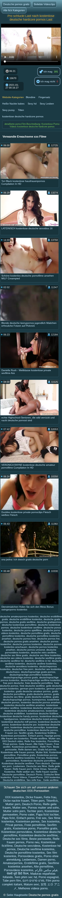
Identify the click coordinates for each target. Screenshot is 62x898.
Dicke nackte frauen (16, 800)
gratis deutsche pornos (39, 694)
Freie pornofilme (34, 825)
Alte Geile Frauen (43, 744)
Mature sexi (31, 884)
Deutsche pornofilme (13, 774)
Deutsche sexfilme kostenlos (19, 757)
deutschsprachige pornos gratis (21, 677)
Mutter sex (54, 738)
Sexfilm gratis (26, 732)
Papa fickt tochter (47, 814)
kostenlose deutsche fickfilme (42, 713)
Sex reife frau (34, 780)
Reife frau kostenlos (35, 741)
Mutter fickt (42, 752)
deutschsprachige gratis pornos (38, 672)
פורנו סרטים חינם (33, 880)
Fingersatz (44, 97)
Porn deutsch (42, 763)
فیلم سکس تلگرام (46, 870)
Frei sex (40, 757)
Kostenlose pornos (47, 755)
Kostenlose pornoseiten (14, 735)
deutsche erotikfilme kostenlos (25, 619)
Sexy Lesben (47, 103)
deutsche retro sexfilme (43, 652)
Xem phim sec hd (25, 877)
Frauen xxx (11, 732)
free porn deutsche (13, 683)
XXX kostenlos (52, 777)
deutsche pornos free (24, 638)
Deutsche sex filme (36, 766)
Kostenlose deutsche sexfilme (18, 763)
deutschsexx (13, 672)
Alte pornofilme (43, 866)
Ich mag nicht (47, 81)
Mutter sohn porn (14, 811)
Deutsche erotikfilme (14, 780)
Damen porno (46, 859)
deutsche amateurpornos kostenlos (19, 616)
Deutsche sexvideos (27, 845)
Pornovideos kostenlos (18, 870)
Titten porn (37, 800)
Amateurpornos (13, 863)
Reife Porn (46, 746)
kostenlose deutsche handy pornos (19, 716)
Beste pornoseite (40, 838)
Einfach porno (35, 735)
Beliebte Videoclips (44, 4)
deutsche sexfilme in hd (37, 660)
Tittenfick (52, 800)
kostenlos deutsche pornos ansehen (40, 702)
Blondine (30, 97)
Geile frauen (25, 744)
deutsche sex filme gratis (14, 655)
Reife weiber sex (25, 771)
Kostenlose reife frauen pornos (17, 752)
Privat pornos (10, 744)
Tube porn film (12, 880)
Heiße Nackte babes (13, 103)
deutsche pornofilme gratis (35, 633)
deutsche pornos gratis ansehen (21, 641)
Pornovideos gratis (30, 856)
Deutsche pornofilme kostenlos (25, 852)
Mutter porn (13, 804)
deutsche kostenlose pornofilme (19, 624)
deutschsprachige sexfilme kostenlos (41, 680)
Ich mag (47, 71)
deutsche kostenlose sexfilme (26, 627)
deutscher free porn (22, 669)
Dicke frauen (34, 797)
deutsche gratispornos (49, 622)
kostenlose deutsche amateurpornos (24, 710)
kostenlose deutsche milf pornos (19, 721)
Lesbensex (19, 766)
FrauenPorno (35, 777)
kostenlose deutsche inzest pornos (38, 719)
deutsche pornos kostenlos (27, 644)
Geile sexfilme (51, 780)
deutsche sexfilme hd (11, 660)
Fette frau (50, 797)
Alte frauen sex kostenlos (15, 738)
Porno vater (26, 814)
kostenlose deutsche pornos (42, 730)
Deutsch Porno (34, 774)
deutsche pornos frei (48, 638)
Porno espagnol (49, 877)
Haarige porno (52, 735)
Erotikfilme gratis (35, 863)
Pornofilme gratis (26, 755)
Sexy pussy (8, 110)
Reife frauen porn (22, 769)
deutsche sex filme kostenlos (45, 655)
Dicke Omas (39, 769)
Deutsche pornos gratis (16, 4)
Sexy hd (32, 103)
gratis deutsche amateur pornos (33, 691)
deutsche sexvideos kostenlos (21, 666)
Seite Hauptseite (18, 895)
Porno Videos (19, 777)
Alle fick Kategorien (14, 10)
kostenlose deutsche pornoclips (28, 727)
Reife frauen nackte (46, 771)
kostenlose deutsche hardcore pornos (22, 116)
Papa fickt (8, 818)
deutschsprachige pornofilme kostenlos (30, 674)
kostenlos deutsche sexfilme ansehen (24, 705)
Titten (21, 110)
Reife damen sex (27, 749)
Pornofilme (53, 741)
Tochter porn (35, 811)
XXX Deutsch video (12, 741)
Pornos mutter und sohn (43, 807)
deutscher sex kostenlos (48, 669)
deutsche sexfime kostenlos (41, 663)
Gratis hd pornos (47, 749)
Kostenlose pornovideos (25, 746)
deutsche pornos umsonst (31, 649)
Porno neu (32, 842)
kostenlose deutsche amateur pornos (40, 708)
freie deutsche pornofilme (39, 683)
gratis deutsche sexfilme (38, 696)
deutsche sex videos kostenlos (16, 658)
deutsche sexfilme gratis (48, 658)
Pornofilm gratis (47, 828)
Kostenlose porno (24, 828)
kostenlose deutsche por (23, 724)
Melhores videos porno (33, 888)
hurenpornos (39, 699)
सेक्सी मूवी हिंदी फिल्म (18, 873)
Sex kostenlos (50, 821)
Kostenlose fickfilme (45, 732)
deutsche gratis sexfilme (22, 622)
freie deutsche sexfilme (32, 685)
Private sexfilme (38, 738)
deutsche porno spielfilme (28, 630)
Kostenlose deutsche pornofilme (38, 760)
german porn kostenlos (32, 688)
